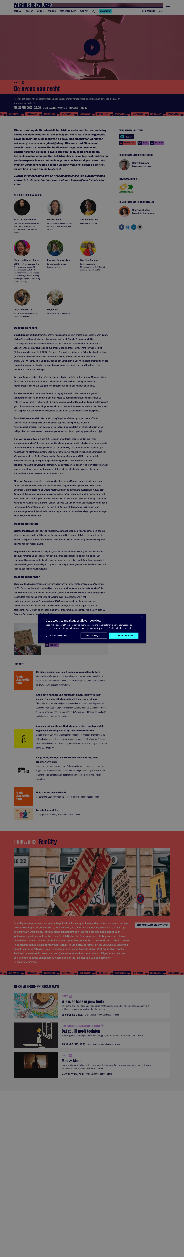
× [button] (141, 617)
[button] (57, 635)
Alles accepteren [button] (123, 635)
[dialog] (92, 628)
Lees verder (127, 628)
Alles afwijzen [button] (94, 635)
